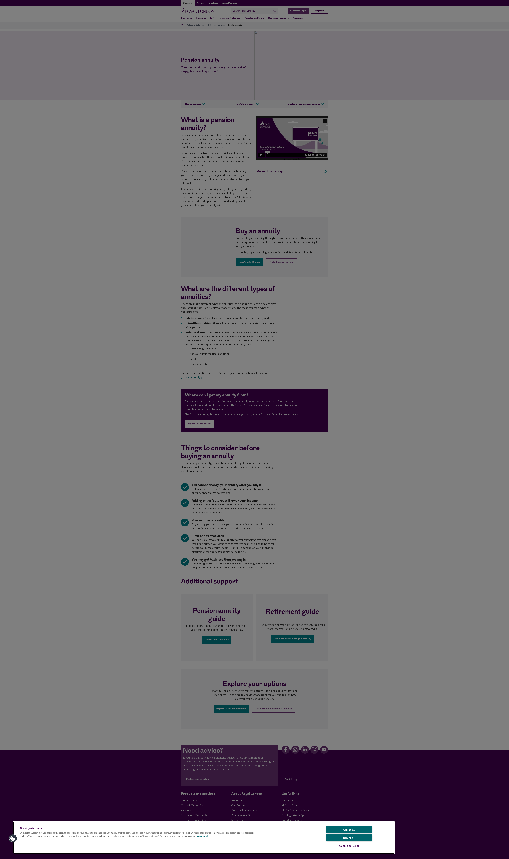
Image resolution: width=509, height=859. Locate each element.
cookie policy (203, 835)
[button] (13, 838)
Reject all (349, 837)
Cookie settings (349, 845)
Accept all (349, 829)
